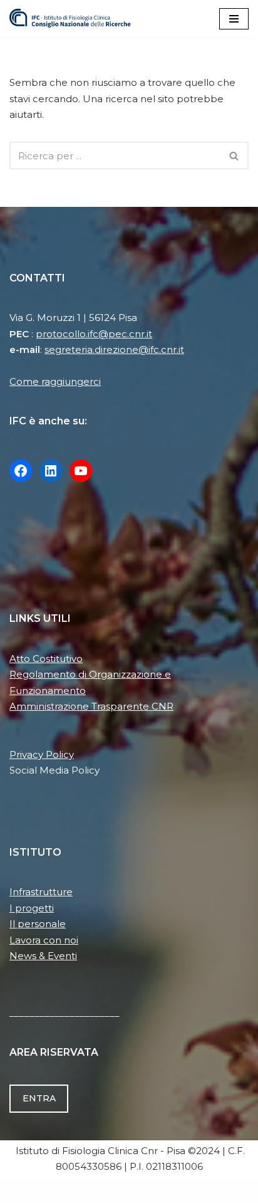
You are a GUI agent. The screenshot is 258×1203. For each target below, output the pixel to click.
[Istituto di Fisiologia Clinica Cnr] (70, 18)
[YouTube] (81, 471)
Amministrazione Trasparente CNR (91, 706)
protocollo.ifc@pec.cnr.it (94, 334)
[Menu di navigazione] (234, 18)
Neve (68, 1190)
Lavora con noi (43, 940)
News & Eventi (43, 956)
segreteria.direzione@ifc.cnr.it (114, 349)
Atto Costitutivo (46, 659)
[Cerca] (234, 155)
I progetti (31, 908)
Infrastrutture (41, 892)
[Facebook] (20, 471)
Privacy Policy (41, 754)
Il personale (37, 924)
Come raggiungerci (55, 381)
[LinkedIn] (50, 471)
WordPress (176, 1190)
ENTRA (39, 1098)
